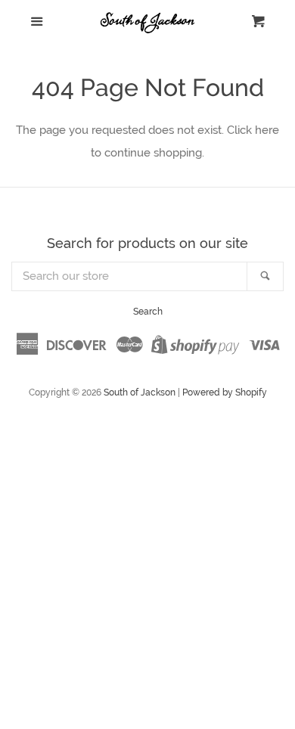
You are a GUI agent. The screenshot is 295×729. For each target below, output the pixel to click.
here (267, 130)
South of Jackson (139, 392)
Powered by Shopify (224, 392)
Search (148, 311)
